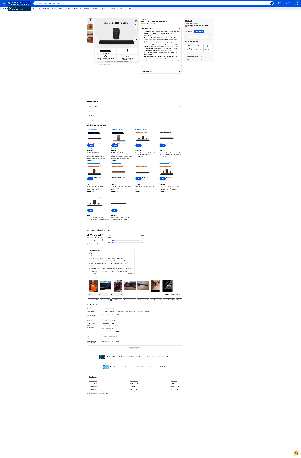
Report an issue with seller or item (195, 56)
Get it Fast (53, 8)
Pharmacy (60, 8)
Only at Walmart (112, 8)
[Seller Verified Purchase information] (119, 320)
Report (117, 314)
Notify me (205, 37)
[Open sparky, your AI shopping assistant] (296, 453)
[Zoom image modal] (136, 27)
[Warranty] (179, 115)
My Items (104, 8)
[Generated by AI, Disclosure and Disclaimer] (179, 61)
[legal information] (197, 23)
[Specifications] (179, 111)
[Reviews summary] (150, 23)
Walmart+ (129, 8)
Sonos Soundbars (93, 389)
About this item (92, 101)
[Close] (29, 8)
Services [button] (16, 8)
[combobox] (153, 3)
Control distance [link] (95, 268)
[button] (279, 3)
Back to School (36, 8)
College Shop (45, 8)
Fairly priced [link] (94, 261)
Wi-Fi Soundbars (175, 389)
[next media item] (136, 39)
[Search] (271, 3)
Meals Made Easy (95, 8)
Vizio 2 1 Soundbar (93, 381)
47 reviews (100, 237)
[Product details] (179, 106)
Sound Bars (132, 386)
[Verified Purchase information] (116, 308)
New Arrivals (68, 8)
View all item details (148, 61)
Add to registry (207, 59)
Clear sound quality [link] (96, 256)
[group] (148, 23)
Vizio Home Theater (93, 383)
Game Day (86, 8)
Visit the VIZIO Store (145, 19)
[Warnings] (179, 120)
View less (129, 273)
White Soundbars (175, 386)
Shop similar (199, 31)
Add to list (193, 59)
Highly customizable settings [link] (98, 263)
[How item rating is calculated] (102, 240)
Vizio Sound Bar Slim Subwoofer (137, 383)
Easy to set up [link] (94, 258)
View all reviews (92, 243)
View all (178, 278)
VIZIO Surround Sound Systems (178, 383)
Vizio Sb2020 (174, 381)
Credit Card (121, 8)
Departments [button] (6, 8)
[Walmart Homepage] (4, 3)
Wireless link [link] (94, 271)
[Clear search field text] (268, 3)
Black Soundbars (134, 389)
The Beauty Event (78, 8)
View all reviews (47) (134, 348)
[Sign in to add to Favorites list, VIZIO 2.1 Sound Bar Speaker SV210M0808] (136, 24)
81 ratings (153, 23)
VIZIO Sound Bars (134, 381)
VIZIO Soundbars (93, 386)
